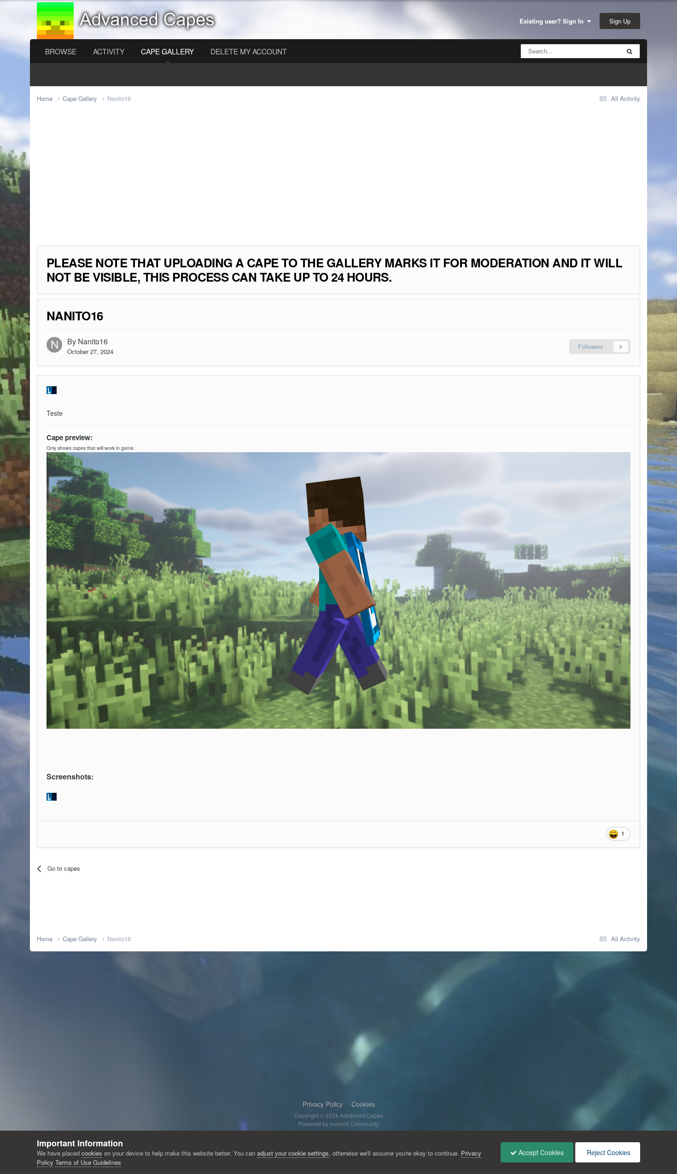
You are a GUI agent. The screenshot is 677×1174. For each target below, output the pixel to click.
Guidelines (107, 1162)
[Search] (629, 51)
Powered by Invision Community (338, 1123)
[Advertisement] (204, 181)
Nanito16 (93, 341)
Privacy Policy (323, 1104)
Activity (108, 51)
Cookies (363, 1104)
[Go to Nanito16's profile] (54, 345)
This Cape (594, 51)
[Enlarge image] (52, 795)
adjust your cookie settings (293, 1153)
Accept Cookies (540, 1152)
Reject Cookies (607, 1152)
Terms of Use (73, 1162)
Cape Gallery (167, 51)
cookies (92, 1153)
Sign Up (619, 21)
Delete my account (248, 51)
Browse (60, 51)
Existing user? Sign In (553, 21)
